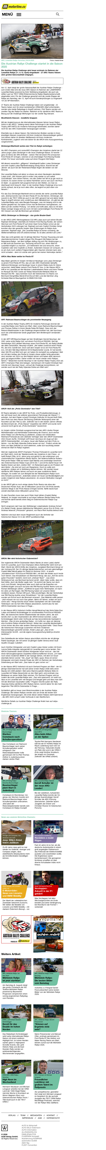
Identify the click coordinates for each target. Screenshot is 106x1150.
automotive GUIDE (29, 1141)
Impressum (27, 1118)
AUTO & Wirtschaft (29, 1126)
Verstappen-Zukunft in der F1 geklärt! (43, 891)
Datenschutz (53, 1118)
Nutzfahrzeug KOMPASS (32, 1139)
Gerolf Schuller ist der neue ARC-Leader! (44, 785)
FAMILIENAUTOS (29, 1134)
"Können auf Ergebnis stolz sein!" (42, 1026)
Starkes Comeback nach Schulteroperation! (12, 736)
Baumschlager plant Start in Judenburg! (10, 787)
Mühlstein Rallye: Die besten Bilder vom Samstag (43, 980)
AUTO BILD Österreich (31, 1128)
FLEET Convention (29, 1145)
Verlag (12, 1115)
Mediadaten (36, 1115)
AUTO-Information (29, 1130)
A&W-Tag (25, 1143)
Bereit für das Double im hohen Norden (11, 1026)
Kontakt (51, 1115)
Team (22, 1115)
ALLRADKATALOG (29, 1132)
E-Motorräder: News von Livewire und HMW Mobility (12, 893)
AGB (40, 1118)
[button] (11, 15)
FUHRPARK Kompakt (30, 1136)
